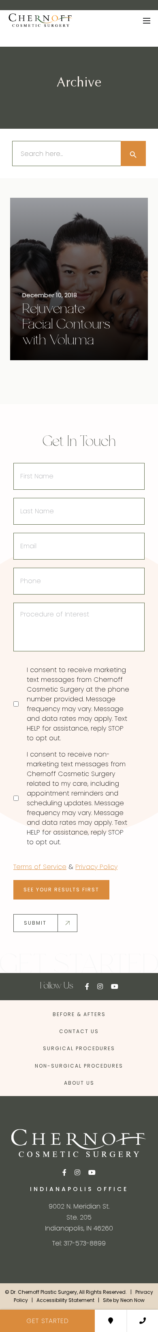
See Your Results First (61, 889)
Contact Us (79, 1031)
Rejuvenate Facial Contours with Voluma (66, 325)
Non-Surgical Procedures (79, 1065)
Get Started (47, 1321)
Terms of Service (39, 866)
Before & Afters (79, 1014)
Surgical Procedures (79, 1048)
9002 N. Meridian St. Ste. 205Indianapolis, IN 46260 (79, 1217)
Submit (35, 922)
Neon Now (132, 1300)
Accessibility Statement (65, 1300)
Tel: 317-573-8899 (79, 1243)
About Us (79, 1082)
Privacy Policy (96, 866)
